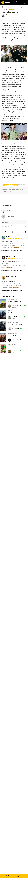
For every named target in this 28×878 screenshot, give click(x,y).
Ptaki (12, 7)
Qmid (8, 236)
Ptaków (13, 76)
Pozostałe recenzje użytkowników (11, 232)
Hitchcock (4, 95)
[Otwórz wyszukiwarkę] (16, 2)
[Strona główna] (2, 7)
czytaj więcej (15, 247)
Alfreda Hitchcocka (17, 23)
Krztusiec (11, 347)
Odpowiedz (4, 226)
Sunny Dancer (12, 299)
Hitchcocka (17, 66)
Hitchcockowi (16, 165)
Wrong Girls (12, 344)
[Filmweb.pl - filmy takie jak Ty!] (7, 2)
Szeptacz (11, 310)
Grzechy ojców (12, 313)
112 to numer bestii (14, 335)
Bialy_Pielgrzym (11, 276)
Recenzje (7, 7)
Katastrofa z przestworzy (21, 7)
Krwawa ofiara (12, 333)
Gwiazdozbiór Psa (13, 322)
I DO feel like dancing (14, 301)
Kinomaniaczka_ (11, 256)
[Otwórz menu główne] (25, 2)
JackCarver (10, 216)
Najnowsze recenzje (7, 296)
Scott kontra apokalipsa (15, 324)
